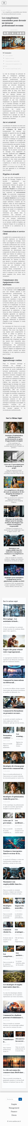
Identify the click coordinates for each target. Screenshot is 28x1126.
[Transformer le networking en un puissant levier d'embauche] (8, 1034)
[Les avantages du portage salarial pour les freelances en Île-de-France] (20, 924)
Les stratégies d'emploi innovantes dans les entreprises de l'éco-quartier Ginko (12, 988)
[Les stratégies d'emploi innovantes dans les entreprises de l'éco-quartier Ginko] (14, 976)
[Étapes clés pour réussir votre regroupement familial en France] (14, 641)
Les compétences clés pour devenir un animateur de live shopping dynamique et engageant (14, 492)
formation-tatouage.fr (14, 165)
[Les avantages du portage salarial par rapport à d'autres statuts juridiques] (20, 729)
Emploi (9, 10)
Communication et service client (12, 61)
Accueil (3, 10)
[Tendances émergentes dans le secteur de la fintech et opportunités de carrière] (14, 842)
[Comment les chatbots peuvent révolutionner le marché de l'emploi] (14, 1006)
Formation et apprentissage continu (13, 68)
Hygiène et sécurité (9, 58)
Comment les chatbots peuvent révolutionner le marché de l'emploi (13, 1017)
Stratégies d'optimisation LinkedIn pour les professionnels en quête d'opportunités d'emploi (14, 438)
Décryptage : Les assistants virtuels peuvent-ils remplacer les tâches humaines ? (13, 622)
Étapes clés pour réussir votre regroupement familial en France (13, 651)
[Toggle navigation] (4, 2)
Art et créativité (9, 55)
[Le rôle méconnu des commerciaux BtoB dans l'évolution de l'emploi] (14, 1061)
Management (14, 1108)
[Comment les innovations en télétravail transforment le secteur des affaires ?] (14, 671)
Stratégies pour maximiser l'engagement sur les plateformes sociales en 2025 (14, 579)
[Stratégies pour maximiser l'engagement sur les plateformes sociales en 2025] (14, 569)
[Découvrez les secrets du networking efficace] (20, 1034)
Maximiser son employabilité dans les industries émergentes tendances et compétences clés (14, 551)
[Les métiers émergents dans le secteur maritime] (20, 948)
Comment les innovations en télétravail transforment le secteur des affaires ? (13, 683)
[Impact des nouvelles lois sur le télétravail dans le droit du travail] (20, 900)
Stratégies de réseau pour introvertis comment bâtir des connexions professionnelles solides (13, 769)
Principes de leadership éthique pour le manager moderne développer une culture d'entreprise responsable (14, 522)
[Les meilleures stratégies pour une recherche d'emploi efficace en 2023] (20, 815)
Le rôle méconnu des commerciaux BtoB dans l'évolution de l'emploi (13, 1072)
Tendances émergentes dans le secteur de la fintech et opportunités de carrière (13, 854)
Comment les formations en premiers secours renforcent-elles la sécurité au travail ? (13, 714)
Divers (14, 1115)
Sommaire (7, 53)
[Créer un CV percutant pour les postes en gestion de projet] (14, 456)
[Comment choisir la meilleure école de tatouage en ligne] (8, 924)
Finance (14, 1111)
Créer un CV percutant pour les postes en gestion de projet (14, 466)
